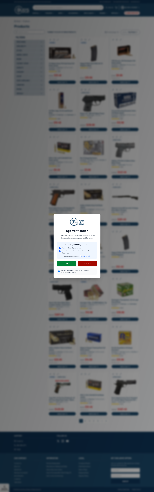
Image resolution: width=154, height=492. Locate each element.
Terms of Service (85, 256)
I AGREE (67, 264)
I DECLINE (87, 264)
